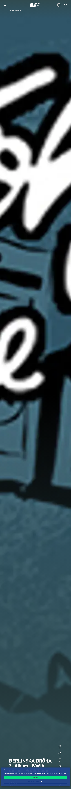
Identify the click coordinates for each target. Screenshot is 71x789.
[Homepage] (35, 5)
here (64, 773)
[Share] (60, 766)
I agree (35, 777)
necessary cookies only (35, 782)
